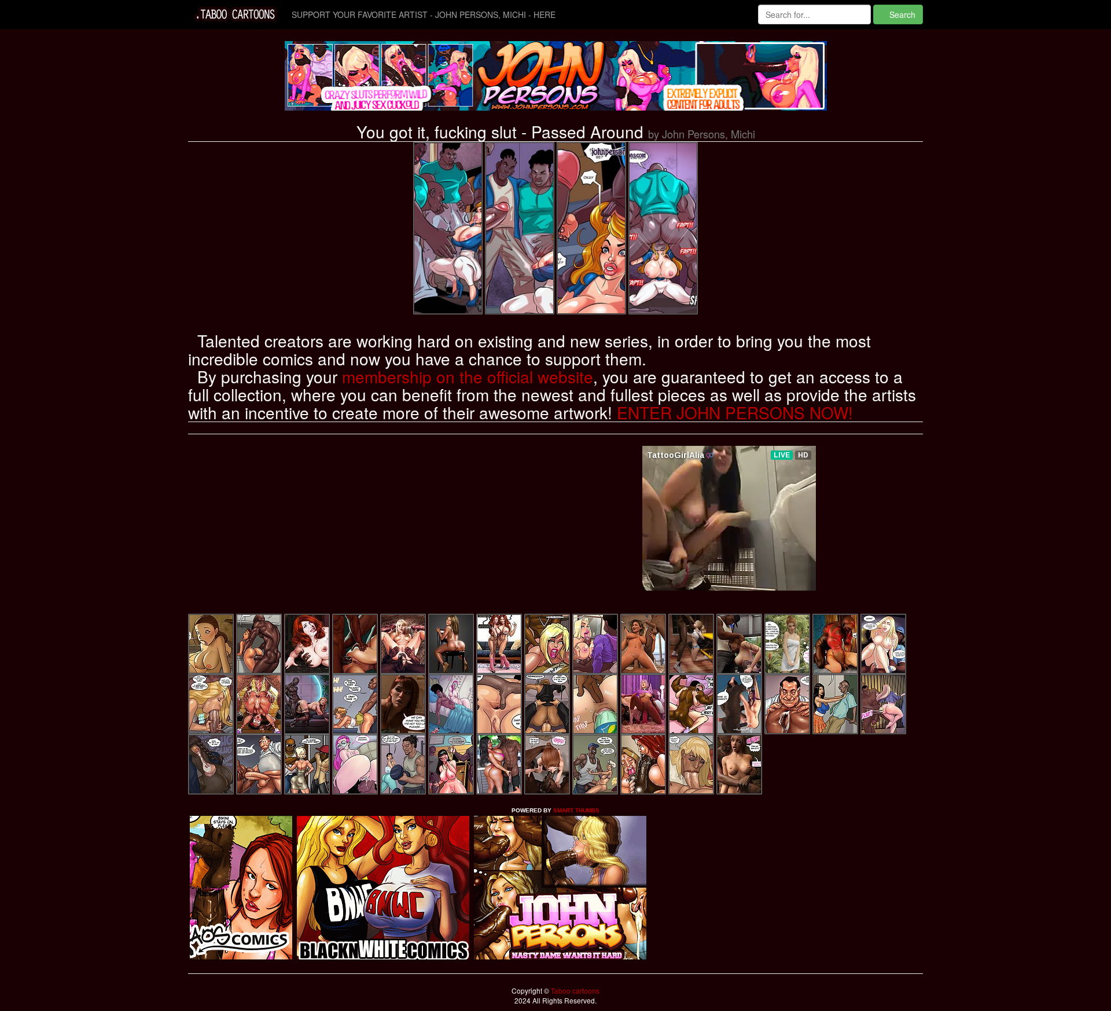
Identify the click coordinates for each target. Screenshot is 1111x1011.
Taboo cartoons (574, 990)
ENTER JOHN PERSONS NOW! (735, 412)
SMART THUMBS (576, 810)
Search (901, 14)
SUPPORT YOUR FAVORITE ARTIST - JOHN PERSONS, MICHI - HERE (424, 14)
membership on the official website (467, 376)
